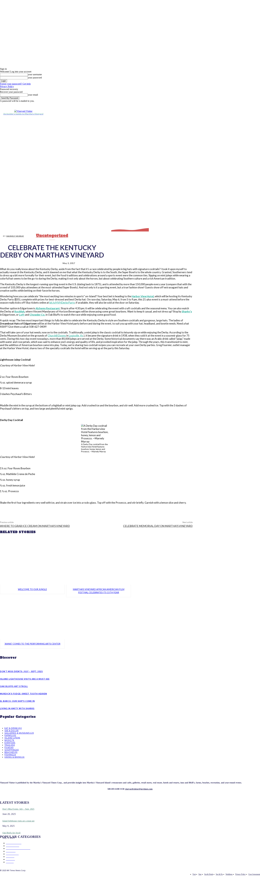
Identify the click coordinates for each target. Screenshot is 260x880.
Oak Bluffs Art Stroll (14, 686)
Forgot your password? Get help (15, 83)
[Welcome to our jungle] (32, 564)
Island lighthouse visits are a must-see (25, 679)
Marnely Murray (15, 236)
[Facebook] (209, 104)
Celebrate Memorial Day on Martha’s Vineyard (158, 526)
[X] (216, 104)
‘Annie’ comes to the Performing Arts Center (32, 643)
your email (33, 94)
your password (35, 77)
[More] (129, 510)
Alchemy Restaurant (48, 308)
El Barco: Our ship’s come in (17, 701)
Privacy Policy (7, 86)
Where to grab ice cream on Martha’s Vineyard (35, 526)
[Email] (107, 510)
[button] (256, 112)
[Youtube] (223, 104)
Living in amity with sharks (17, 708)
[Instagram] (213, 104)
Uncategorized (52, 235)
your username (35, 74)
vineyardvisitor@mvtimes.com (139, 789)
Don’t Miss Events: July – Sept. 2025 (21, 671)
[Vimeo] (220, 104)
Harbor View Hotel (143, 296)
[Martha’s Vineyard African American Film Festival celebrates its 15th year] (98, 564)
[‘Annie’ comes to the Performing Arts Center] (32, 618)
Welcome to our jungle (32, 589)
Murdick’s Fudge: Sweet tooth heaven (23, 693)
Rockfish (19, 311)
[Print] (118, 510)
